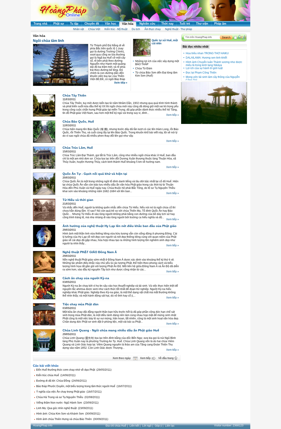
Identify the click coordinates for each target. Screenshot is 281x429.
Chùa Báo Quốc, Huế (78, 121)
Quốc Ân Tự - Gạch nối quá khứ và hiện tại (95, 173)
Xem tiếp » (120, 82)
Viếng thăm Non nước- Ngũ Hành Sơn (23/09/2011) (67, 402)
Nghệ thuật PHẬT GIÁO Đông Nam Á (90, 252)
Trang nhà (40, 23)
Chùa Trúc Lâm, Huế (78, 147)
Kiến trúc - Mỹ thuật (115, 29)
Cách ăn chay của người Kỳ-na (86, 278)
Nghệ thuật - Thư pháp (178, 29)
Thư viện (202, 23)
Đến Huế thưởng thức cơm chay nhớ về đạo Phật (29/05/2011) (74, 369)
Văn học (110, 23)
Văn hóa (127, 23)
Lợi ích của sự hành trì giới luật (204, 68)
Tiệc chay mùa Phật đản (81, 304)
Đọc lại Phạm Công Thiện (201, 72)
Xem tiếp (145, 358)
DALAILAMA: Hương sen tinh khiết (206, 57)
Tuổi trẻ (185, 23)
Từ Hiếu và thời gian (78, 200)
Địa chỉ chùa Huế (116, 425)
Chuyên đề (92, 23)
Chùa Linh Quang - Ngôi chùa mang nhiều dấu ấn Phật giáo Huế (111, 330)
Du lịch (136, 29)
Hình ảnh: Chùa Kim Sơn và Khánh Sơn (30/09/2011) (68, 413)
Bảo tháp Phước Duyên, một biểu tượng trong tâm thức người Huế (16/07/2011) (84, 386)
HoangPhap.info (42, 425)
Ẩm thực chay (152, 29)
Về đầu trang (166, 358)
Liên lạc (170, 425)
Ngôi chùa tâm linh (48, 41)
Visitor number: (228, 425)
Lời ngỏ (146, 425)
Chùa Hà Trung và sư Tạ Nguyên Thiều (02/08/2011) (68, 397)
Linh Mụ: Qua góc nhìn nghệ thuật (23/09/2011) (64, 408)
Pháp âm (220, 23)
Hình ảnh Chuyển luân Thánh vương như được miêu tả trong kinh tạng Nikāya (214, 64)
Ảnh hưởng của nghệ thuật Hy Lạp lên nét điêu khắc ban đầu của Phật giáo (120, 226)
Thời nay (167, 23)
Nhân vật (78, 29)
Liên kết (134, 425)
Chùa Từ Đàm (143, 68)
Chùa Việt (94, 29)
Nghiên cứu (147, 23)
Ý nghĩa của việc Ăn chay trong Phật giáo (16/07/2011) (69, 391)
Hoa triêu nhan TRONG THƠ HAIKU (207, 53)
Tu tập (74, 23)
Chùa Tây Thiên (74, 95)
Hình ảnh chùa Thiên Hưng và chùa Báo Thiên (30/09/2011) (72, 419)
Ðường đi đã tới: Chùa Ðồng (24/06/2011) (61, 380)
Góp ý (158, 425)
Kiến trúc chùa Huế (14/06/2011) (56, 375)
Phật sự (58, 23)
